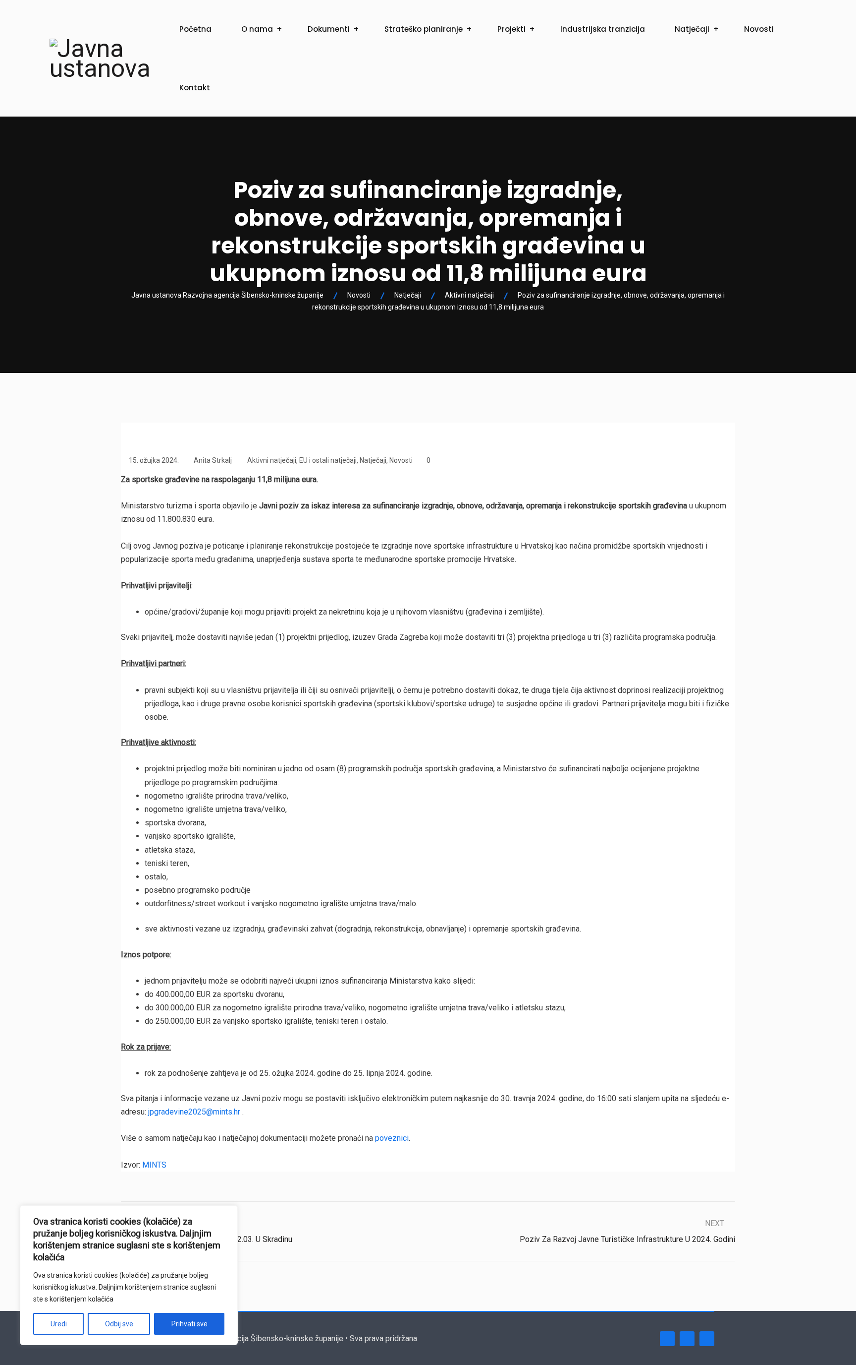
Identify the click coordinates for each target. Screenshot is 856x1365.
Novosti (759, 29)
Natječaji (692, 29)
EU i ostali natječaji (328, 460)
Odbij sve (119, 1324)
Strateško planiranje (423, 29)
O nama (257, 29)
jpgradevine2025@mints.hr (194, 1112)
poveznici (392, 1138)
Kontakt (194, 87)
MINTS (154, 1165)
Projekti (511, 29)
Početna (195, 29)
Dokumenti (329, 29)
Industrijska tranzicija (602, 29)
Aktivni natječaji (271, 460)
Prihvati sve (189, 1324)
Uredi (59, 1324)
